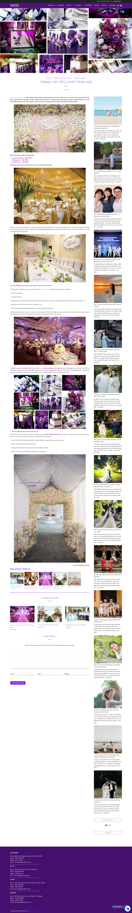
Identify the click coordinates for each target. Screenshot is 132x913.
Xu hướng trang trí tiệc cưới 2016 (16, 587)
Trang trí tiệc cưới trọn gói (62, 78)
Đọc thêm (103, 139)
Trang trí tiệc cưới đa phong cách (58, 587)
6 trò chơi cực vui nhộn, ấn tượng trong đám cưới (31, 587)
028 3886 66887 (117, 1)
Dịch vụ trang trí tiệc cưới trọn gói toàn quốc (45, 587)
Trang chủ (51, 5)
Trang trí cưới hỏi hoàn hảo (74, 587)
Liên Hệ (97, 5)
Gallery (78, 5)
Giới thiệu (61, 5)
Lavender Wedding (45, 289)
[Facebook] (106, 825)
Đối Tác (104, 5)
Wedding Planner (79, 78)
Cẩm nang (112, 5)
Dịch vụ (49, 78)
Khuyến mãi (88, 5)
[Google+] (109, 825)
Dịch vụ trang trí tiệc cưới (18, 97)
